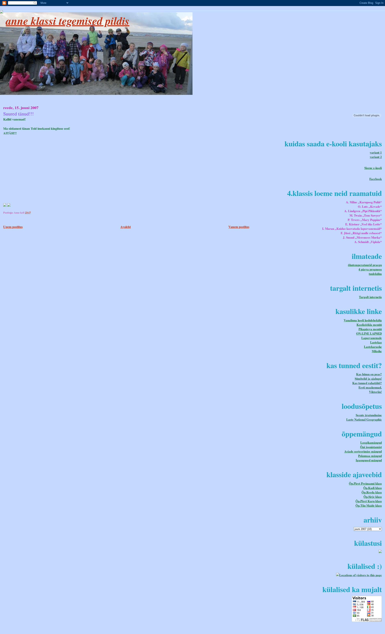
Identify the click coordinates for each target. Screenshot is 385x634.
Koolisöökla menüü (369, 324)
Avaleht (125, 226)
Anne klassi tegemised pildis (67, 20)
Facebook (375, 179)
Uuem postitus (13, 226)
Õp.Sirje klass (373, 496)
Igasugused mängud (369, 460)
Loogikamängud (371, 442)
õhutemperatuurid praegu (365, 265)
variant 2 (376, 157)
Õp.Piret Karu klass (369, 501)
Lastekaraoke (373, 346)
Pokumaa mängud (370, 456)
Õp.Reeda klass (372, 492)
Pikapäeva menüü (370, 329)
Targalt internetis (370, 297)
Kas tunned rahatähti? (367, 383)
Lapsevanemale (371, 338)
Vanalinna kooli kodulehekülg (363, 320)
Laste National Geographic (364, 419)
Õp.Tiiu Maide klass (369, 505)
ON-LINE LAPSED (369, 333)
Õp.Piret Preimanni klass (365, 483)
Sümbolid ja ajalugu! (368, 378)
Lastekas (376, 342)
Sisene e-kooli (373, 168)
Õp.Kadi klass (372, 488)
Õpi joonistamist (371, 447)
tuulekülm (375, 273)
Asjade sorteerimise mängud (363, 451)
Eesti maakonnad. (370, 387)
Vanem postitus (238, 226)
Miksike (377, 351)
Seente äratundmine (369, 415)
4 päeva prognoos (370, 269)
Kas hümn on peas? (369, 374)
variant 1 (376, 152)
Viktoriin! (375, 392)
